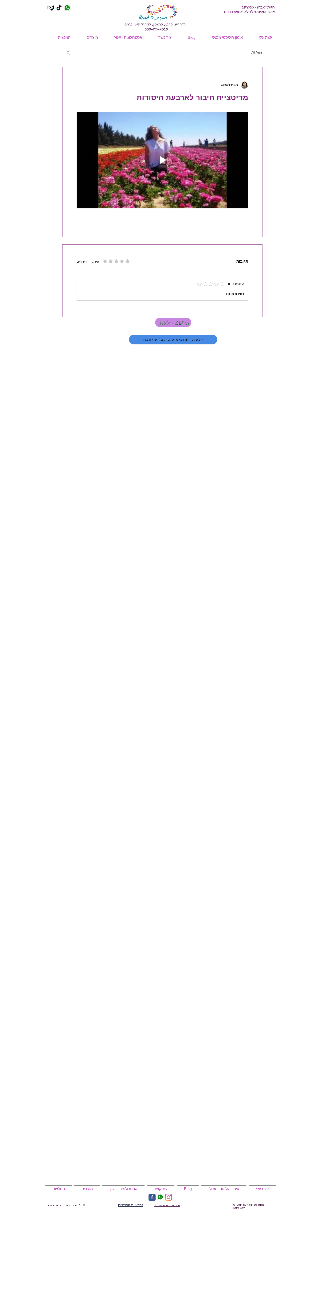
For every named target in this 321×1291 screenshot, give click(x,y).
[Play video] (162, 160)
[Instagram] (168, 1197)
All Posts (256, 52)
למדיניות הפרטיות (130, 1205)
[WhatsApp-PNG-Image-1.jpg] (67, 8)
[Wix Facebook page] (152, 1197)
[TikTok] (59, 8)
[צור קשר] (50, 8)
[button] (68, 53)
